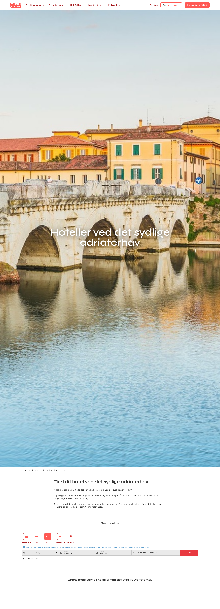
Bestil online (50, 470)
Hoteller (67, 470)
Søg (156, 5)
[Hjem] (15, 5)
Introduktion (31, 470)
